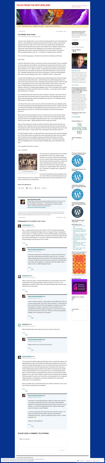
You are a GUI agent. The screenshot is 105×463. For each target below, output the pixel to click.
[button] (28, 162)
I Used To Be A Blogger (78, 228)
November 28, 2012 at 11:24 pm (29, 358)
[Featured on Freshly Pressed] (77, 166)
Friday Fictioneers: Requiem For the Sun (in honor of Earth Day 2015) (79, 231)
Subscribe (75, 43)
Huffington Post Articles (38, 26)
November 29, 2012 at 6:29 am (34, 397)
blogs (55, 213)
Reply (26, 244)
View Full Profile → (75, 85)
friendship (62, 213)
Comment (61, 450)
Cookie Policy (31, 460)
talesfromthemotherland (35, 249)
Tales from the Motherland (27, 214)
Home (19, 26)
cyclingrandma (26, 225)
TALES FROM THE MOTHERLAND (33, 5)
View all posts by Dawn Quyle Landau (37, 207)
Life (52, 212)
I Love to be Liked (76, 117)
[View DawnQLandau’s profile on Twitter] (75, 51)
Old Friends (30, 56)
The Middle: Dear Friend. (27, 34)
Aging (30, 212)
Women (25, 213)
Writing (44, 213)
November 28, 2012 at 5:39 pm (28, 326)
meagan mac (26, 275)
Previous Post (21, 31)
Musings (55, 212)
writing (38, 214)
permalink (48, 214)
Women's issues (30, 213)
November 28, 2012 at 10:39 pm (35, 341)
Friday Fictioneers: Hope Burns (79, 238)
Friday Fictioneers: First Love (79, 236)
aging (52, 213)
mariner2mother (27, 356)
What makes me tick (27, 26)
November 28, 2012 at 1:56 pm (28, 277)
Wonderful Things (38, 213)
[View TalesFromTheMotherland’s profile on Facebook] (73, 51)
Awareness (33, 212)
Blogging (41, 212)
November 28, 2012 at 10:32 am (29, 227)
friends (57, 213)
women (34, 214)
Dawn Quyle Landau (36, 36)
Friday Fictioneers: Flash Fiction (53, 26)
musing (19, 214)
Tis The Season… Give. (61, 31)
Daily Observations (47, 212)
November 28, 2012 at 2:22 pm (34, 298)
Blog (38, 212)
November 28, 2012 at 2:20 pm (34, 251)
